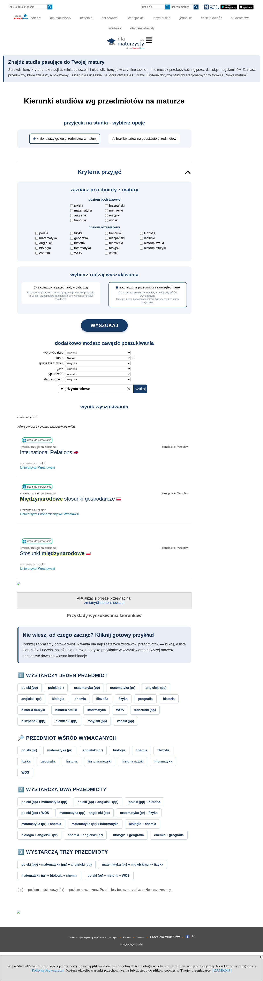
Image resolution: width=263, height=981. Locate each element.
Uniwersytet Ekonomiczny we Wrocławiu (49, 514)
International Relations (47, 452)
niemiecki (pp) (66, 721)
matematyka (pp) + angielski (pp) (84, 813)
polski (78, 205)
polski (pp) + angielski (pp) (97, 802)
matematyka (83, 210)
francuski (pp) (145, 710)
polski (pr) (56, 687)
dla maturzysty (60, 18)
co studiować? (211, 18)
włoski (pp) (125, 721)
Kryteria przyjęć (99, 172)
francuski (80, 220)
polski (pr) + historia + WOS (109, 875)
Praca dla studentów (165, 937)
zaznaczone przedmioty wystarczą (61, 293)
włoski (113, 220)
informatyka (82, 248)
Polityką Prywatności (47, 970)
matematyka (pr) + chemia (41, 824)
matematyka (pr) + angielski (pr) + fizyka (132, 864)
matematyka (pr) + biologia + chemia (49, 875)
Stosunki (52, 553)
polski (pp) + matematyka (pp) (44, 802)
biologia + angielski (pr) (39, 835)
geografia (81, 238)
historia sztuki (154, 243)
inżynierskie (161, 18)
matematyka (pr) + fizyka (139, 813)
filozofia (149, 233)
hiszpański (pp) (33, 721)
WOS (78, 253)
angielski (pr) (31, 699)
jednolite (185, 18)
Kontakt (127, 937)
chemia (44, 253)
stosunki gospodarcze (68, 499)
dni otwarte (110, 18)
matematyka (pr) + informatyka (95, 824)
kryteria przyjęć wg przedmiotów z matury (67, 138)
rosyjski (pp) (97, 721)
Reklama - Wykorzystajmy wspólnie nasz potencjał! (92, 937)
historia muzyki (155, 248)
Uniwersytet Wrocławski (37, 467)
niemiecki (116, 210)
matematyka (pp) (87, 687)
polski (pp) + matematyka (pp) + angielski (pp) (56, 864)
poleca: (35, 18)
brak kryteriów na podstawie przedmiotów (146, 138)
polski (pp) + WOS (35, 813)
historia (79, 243)
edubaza (114, 28)
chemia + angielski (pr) (85, 835)
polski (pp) (29, 687)
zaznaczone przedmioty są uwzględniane (148, 295)
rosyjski (114, 215)
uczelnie (86, 18)
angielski (80, 215)
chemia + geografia (169, 835)
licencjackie (135, 18)
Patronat (140, 937)
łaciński (149, 238)
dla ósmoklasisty (142, 28)
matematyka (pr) (122, 687)
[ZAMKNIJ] (222, 970)
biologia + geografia (128, 835)
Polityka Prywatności (131, 944)
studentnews (240, 18)
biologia (45, 248)
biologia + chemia (142, 824)
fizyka (78, 233)
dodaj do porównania (38, 440)
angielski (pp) (155, 687)
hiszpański (117, 205)
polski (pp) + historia (144, 802)
